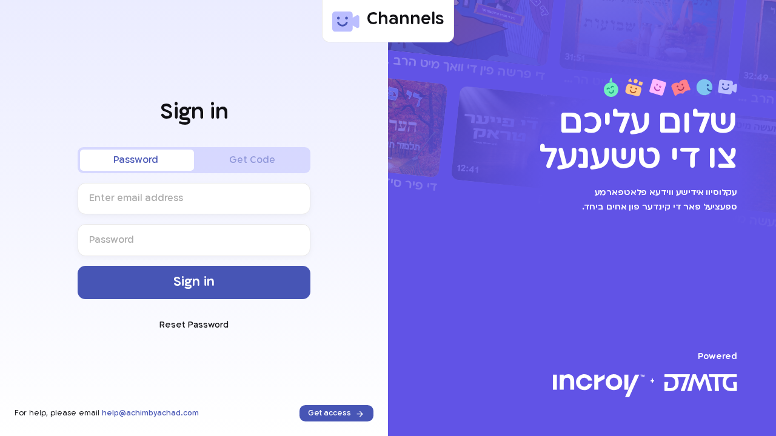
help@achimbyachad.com (150, 413)
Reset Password (194, 325)
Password (135, 160)
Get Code (252, 160)
